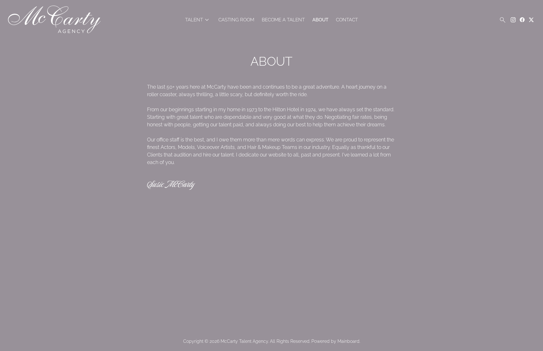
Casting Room (236, 20)
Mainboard (348, 341)
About (320, 20)
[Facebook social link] (522, 20)
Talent (198, 20)
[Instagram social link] (513, 20)
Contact (347, 20)
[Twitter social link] (531, 20)
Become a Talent (283, 20)
